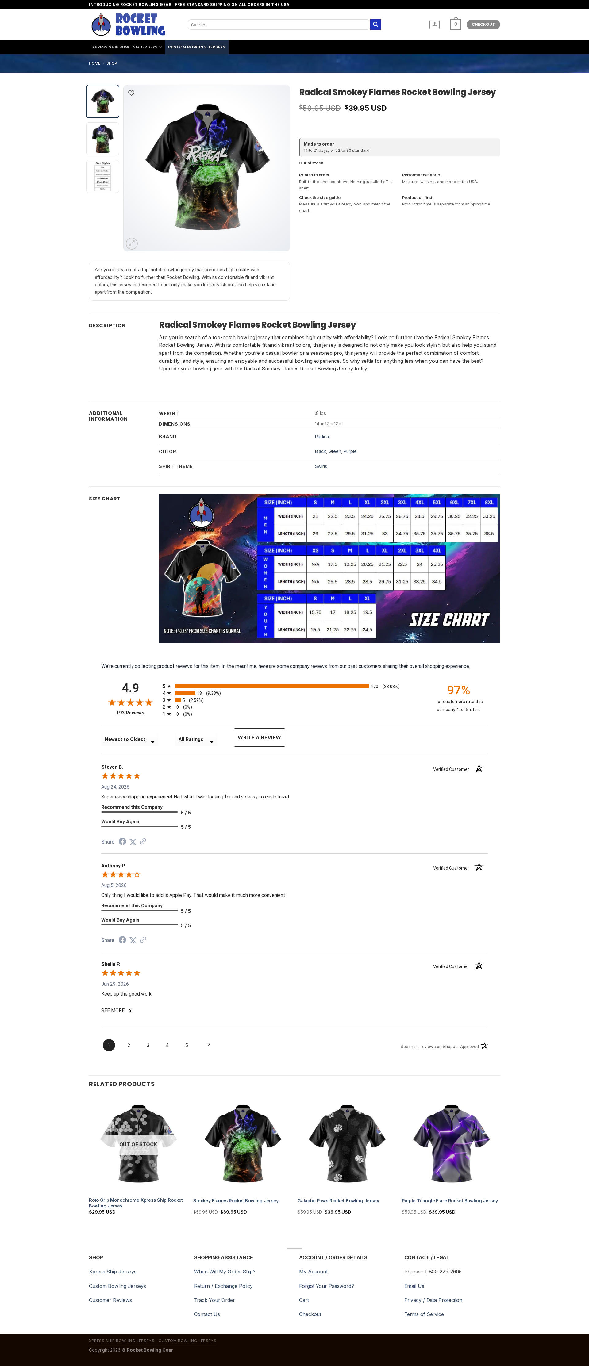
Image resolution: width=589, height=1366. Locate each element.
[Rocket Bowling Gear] (128, 24)
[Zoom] (132, 244)
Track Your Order (214, 1300)
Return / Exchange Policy (223, 1286)
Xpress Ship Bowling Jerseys (125, 47)
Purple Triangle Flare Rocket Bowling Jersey (450, 1200)
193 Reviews (138, 713)
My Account (313, 1271)
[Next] (278, 168)
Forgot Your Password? (326, 1286)
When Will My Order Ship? (225, 1271)
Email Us (414, 1286)
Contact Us (207, 1314)
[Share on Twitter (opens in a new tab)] (133, 842)
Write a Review (259, 737)
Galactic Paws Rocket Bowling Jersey (338, 1200)
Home (94, 63)
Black (320, 451)
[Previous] (134, 168)
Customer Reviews (110, 1300)
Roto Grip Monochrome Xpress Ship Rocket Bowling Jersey (136, 1202)
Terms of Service (424, 1314)
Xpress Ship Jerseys (113, 1271)
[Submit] (375, 24)
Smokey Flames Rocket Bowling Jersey (236, 1200)
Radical (322, 436)
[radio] (294, 686)
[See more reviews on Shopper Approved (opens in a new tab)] (143, 842)
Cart (304, 1300)
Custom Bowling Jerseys (197, 47)
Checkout (310, 1314)
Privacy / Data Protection (433, 1300)
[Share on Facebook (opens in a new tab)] (122, 842)
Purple (350, 451)
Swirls (321, 466)
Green (335, 451)
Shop (111, 63)
